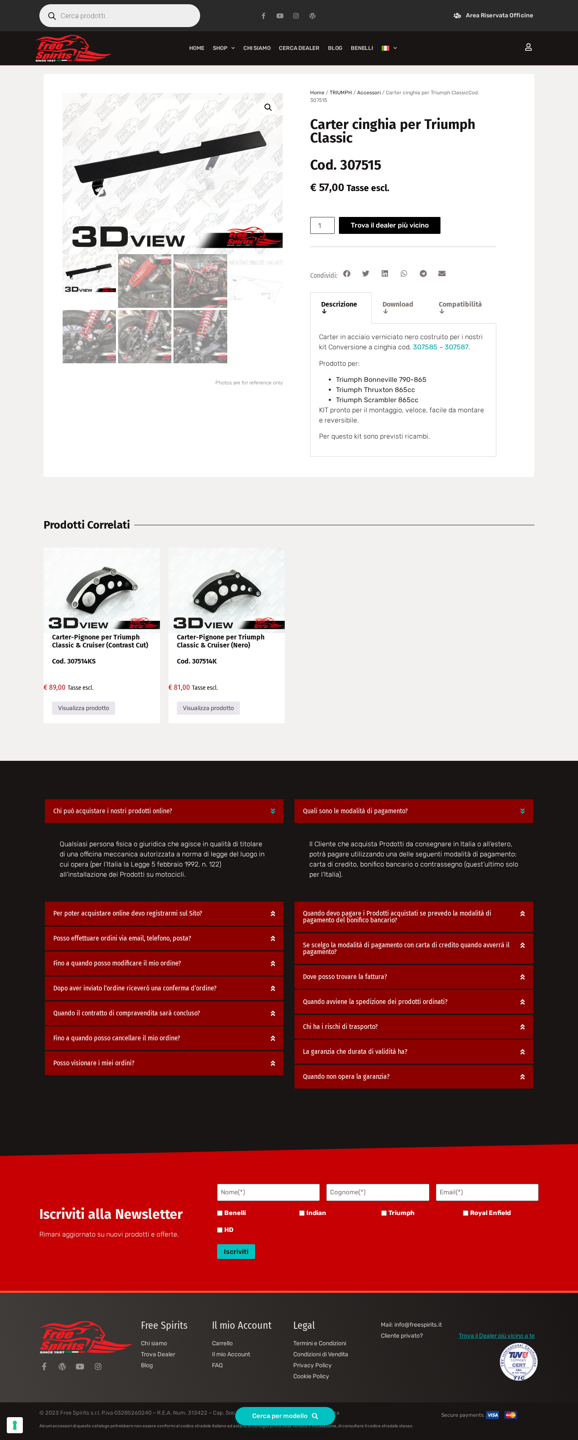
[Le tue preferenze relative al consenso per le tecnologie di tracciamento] (15, 1425)
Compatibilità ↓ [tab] (460, 307)
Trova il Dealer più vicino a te (497, 1335)
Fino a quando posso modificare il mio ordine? (117, 963)
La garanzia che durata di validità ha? (355, 1052)
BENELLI (362, 48)
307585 (425, 347)
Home (196, 48)
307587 (456, 347)
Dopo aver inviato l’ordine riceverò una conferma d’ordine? (135, 988)
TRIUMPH (341, 93)
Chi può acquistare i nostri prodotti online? (112, 811)
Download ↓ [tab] (398, 307)
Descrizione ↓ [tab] (339, 307)
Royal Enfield (490, 1213)
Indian (316, 1213)
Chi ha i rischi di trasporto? (340, 1027)
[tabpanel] (403, 390)
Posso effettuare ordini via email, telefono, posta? (122, 938)
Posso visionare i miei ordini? (94, 1063)
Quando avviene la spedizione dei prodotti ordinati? (375, 1002)
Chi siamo (256, 48)
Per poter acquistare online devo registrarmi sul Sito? (127, 913)
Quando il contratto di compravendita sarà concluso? (126, 1013)
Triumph (401, 1213)
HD (229, 1230)
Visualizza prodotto (83, 708)
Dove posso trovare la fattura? (345, 977)
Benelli (235, 1213)
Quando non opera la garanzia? (346, 1076)
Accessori (369, 93)
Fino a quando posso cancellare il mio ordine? (116, 1038)
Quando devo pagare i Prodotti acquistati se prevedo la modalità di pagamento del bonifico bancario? (397, 916)
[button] (268, 107)
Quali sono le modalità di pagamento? (355, 811)
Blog (335, 48)
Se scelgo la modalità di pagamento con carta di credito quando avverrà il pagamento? (406, 948)
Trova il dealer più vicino (390, 225)
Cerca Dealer (299, 48)
